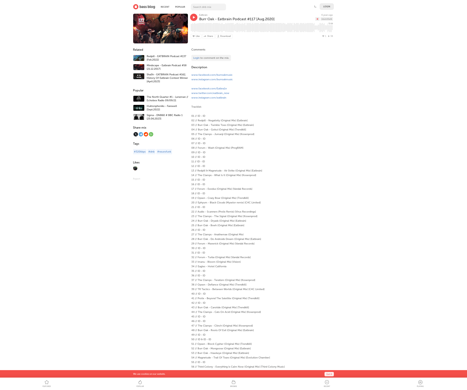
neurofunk (326, 19)
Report (136, 178)
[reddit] (146, 134)
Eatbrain (203, 15)
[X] (136, 134)
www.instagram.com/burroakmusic (212, 79)
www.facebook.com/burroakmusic (212, 74)
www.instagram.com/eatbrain (208, 97)
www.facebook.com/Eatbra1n (209, 88)
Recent (165, 7)
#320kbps (140, 151)
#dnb (151, 151)
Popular (180, 7)
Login (326, 6)
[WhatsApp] (151, 134)
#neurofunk (164, 151)
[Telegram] (141, 134)
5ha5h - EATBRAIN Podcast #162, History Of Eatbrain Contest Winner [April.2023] (167, 78)
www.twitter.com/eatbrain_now (210, 93)
